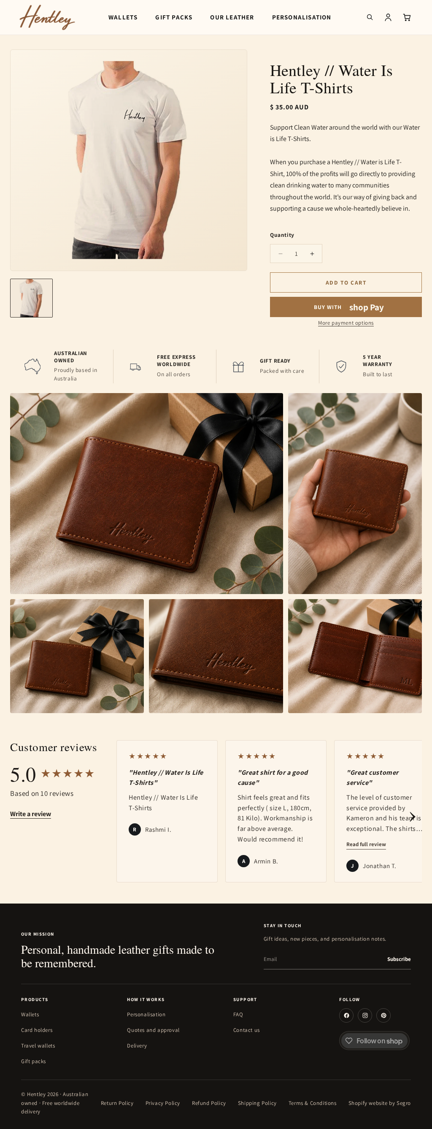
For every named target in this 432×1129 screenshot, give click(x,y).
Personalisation (146, 1014)
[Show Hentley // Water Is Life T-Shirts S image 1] (31, 298)
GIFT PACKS (173, 17)
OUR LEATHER (232, 17)
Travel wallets (38, 1045)
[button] (369, 17)
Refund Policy (209, 1103)
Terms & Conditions (313, 1103)
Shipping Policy (257, 1103)
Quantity (282, 235)
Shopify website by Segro (379, 1103)
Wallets (30, 1014)
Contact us (246, 1030)
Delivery (137, 1045)
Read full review (366, 844)
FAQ (238, 1014)
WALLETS (123, 17)
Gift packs (33, 1061)
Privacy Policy (163, 1103)
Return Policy (117, 1103)
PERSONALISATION (302, 17)
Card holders (36, 1030)
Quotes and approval (153, 1030)
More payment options (346, 322)
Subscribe (399, 959)
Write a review (30, 814)
